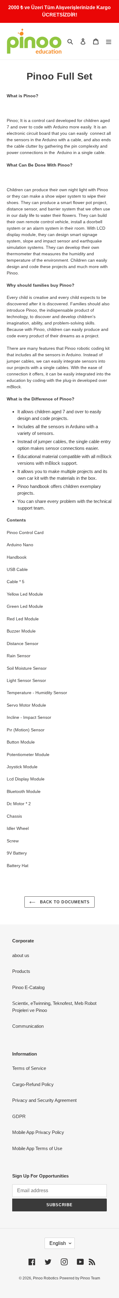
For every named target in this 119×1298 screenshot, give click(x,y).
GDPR (19, 1116)
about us (20, 955)
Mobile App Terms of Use (37, 1148)
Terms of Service (29, 1068)
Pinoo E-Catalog (28, 987)
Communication (28, 1026)
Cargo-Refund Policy (33, 1084)
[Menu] (108, 41)
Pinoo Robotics (45, 1278)
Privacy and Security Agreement (44, 1100)
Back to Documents (64, 902)
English (57, 1243)
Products (21, 971)
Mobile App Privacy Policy (38, 1132)
